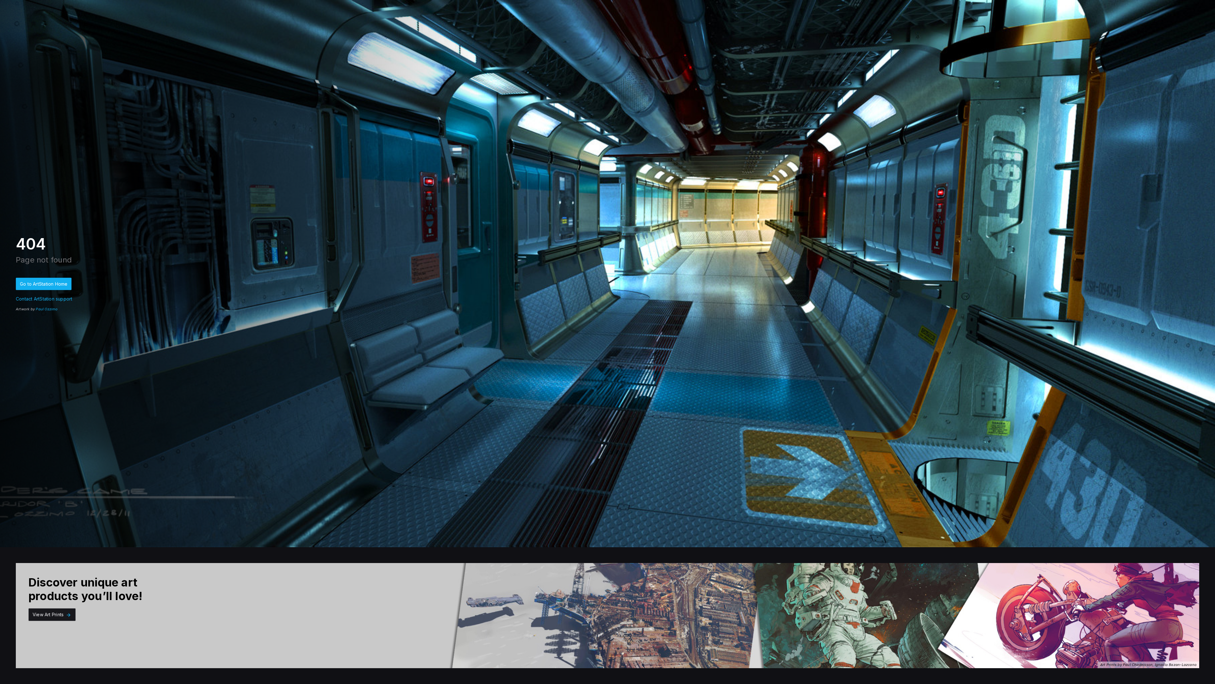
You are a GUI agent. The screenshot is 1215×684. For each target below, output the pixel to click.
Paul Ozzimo (47, 309)
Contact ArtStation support (44, 298)
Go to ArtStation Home (43, 284)
